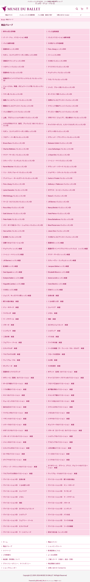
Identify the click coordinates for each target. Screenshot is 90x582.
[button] (77, 9)
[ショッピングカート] (82, 9)
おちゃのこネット (41, 580)
